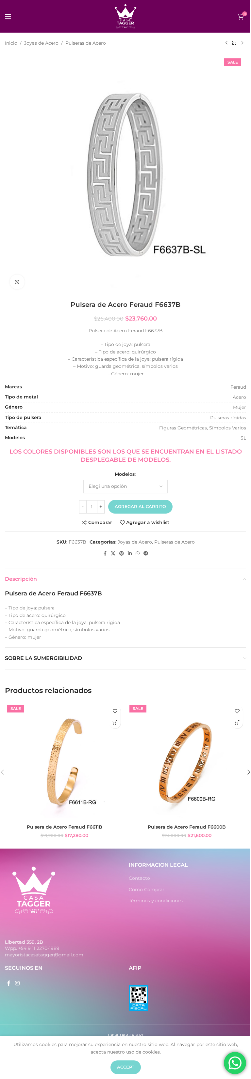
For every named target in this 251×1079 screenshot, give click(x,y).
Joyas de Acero (41, 43)
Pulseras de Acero (85, 43)
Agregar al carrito (140, 506)
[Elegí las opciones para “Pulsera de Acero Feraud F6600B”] (237, 722)
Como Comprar (146, 889)
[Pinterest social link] (121, 553)
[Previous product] (226, 43)
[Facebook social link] (105, 553)
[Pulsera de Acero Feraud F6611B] (64, 761)
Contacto (139, 878)
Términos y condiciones (156, 901)
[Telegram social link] (146, 553)
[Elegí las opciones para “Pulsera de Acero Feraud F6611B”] (115, 722)
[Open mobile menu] (8, 16)
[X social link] (113, 553)
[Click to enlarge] (17, 282)
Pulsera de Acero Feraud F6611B (64, 827)
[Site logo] (125, 16)
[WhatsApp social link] (138, 553)
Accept (125, 1067)
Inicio (11, 43)
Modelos (125, 474)
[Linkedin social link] (130, 553)
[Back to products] (234, 43)
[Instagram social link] (17, 984)
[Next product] (242, 43)
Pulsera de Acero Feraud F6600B (187, 827)
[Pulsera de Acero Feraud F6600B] (186, 761)
